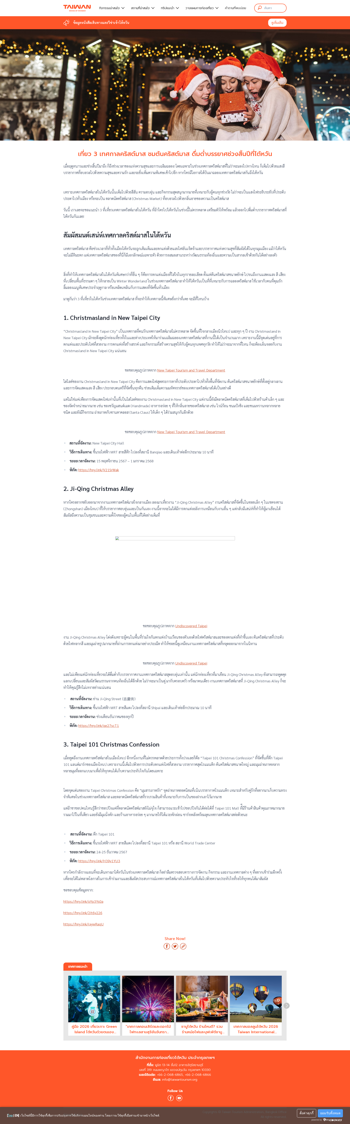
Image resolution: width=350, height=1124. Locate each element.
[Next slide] (287, 1006)
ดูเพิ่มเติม (277, 22)
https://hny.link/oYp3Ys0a (83, 901)
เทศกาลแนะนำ (77, 966)
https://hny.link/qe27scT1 (98, 725)
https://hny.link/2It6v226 (82, 912)
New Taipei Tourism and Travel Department (191, 370)
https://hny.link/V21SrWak (98, 469)
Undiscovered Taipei (191, 625)
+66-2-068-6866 (198, 1074)
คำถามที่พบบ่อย (235, 8)
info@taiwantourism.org (179, 1079)
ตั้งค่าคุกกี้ (307, 1113)
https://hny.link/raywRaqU (83, 924)
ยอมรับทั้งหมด (330, 1113)
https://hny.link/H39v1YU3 (99, 860)
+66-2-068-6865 (170, 1074)
